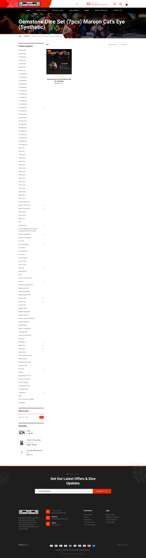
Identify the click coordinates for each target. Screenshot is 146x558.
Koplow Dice (22, 305)
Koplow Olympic (23, 315)
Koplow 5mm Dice (24, 202)
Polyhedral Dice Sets (25, 362)
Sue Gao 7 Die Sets (24, 379)
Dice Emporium (23, 251)
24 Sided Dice (23, 117)
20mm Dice (22, 171)
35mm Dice (22, 188)
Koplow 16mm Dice (24, 208)
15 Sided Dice (23, 90)
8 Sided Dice (22, 67)
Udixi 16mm (22, 212)
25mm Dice (22, 175)
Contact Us (94, 3)
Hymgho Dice (23, 298)
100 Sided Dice (23, 144)
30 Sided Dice (23, 131)
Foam (20, 274)
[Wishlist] (120, 4)
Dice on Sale (22, 264)
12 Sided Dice (23, 80)
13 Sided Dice (23, 84)
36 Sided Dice (23, 134)
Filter (41, 417)
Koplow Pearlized (24, 322)
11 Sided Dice (23, 77)
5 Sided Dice (22, 57)
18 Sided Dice (23, 101)
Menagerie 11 (23, 342)
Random (21, 372)
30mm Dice (22, 178)
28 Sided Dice (23, 128)
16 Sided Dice (23, 94)
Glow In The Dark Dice (25, 278)
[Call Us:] (48, 524)
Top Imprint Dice (23, 389)
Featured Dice (23, 271)
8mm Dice (22, 151)
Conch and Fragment (25, 237)
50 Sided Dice (23, 138)
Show (122, 44)
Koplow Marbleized (24, 311)
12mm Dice (22, 158)
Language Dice (23, 332)
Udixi (20, 396)
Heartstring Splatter (24, 291)
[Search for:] (63, 3)
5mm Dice (22, 148)
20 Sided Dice (23, 107)
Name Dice (22, 349)
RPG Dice (21, 369)
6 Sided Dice (22, 60)
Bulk (20, 222)
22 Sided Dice (23, 114)
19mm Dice (22, 168)
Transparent (22, 392)
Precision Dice (23, 365)
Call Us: (54, 523)
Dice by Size (22, 261)
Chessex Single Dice (25, 234)
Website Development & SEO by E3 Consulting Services (72, 553)
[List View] (49, 44)
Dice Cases (22, 248)
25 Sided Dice (23, 121)
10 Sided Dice (23, 74)
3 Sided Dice (22, 50)
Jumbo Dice (22, 301)
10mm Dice (22, 154)
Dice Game (22, 254)
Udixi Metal (22, 402)
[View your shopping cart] (126, 4)
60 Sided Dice (23, 141)
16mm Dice (22, 165)
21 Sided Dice (23, 111)
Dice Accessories (24, 244)
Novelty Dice (22, 352)
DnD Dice (21, 268)
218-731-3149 (56, 525)
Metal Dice (22, 345)
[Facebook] (26, 545)
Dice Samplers (23, 258)
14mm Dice (22, 161)
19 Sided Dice (23, 104)
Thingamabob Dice (24, 386)
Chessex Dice (22, 225)
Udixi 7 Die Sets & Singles (26, 399)
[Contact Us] (88, 3)
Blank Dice (22, 218)
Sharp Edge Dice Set (25, 375)
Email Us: (54, 517)
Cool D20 (21, 241)
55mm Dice (22, 198)
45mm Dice (22, 191)
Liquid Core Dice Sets (25, 335)
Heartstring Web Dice (25, 295)
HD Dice (21, 281)
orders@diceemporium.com (99, 4)
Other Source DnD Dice (25, 355)
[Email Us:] (48, 518)
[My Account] (114, 4)
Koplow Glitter (23, 308)
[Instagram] (28, 545)
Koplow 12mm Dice (24, 205)
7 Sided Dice (22, 64)
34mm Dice (22, 185)
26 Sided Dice (23, 124)
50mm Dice (22, 195)
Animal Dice (22, 215)
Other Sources (23, 359)
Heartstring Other (24, 288)
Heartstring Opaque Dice (26, 285)
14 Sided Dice (23, 87)
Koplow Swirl (22, 325)
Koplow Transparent (25, 328)
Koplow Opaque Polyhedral (27, 318)
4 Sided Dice (22, 53)
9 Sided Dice (22, 70)
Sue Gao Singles (23, 382)
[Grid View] (47, 44)
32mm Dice (22, 181)
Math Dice (22, 338)
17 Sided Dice (23, 97)
